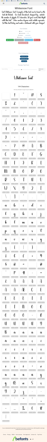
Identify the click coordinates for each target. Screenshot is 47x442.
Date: (21, 31)
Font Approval (26, 434)
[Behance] (30, 439)
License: (20, 37)
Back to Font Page (23, 42)
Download (10, 40)
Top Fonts (39, 434)
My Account (14, 0)
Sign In (3, 0)
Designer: (21, 35)
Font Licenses (19, 434)
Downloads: (22, 33)
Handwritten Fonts (24, 58)
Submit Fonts (28, 0)
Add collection (29, 40)
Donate (37, 40)
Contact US (33, 434)
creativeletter (28, 35)
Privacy (9, 434)
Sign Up (8, 0)
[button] (44, 4)
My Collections (20, 0)
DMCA (13, 434)
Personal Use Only (28, 37)
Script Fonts (24, 61)
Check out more (20, 40)
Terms (4, 434)
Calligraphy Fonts (24, 56)
